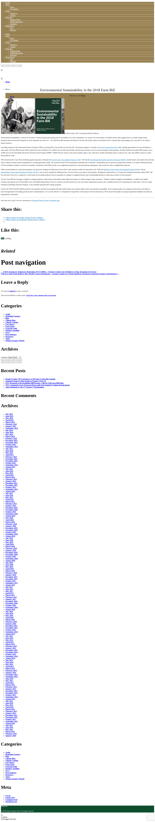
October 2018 (10, 556)
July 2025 (9, 414)
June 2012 (9, 703)
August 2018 (10, 561)
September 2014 (11, 656)
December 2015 (11, 626)
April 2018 (9, 569)
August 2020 (10, 516)
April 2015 (9, 642)
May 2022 (9, 473)
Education (9, 18)
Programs (13, 24)
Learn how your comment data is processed (41, 295)
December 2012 (11, 691)
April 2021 (9, 500)
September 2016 (11, 607)
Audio (7, 314)
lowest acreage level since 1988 (111, 147)
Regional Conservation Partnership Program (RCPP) (122, 169)
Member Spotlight (12, 330)
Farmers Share (15, 20)
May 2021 (9, 497)
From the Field (11, 328)
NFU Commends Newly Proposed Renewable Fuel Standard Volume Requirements (37, 385)
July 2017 (9, 587)
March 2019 (10, 546)
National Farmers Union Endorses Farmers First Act (25, 381)
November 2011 (11, 717)
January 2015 (10, 648)
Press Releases (10, 335)
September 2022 (11, 465)
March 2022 (10, 477)
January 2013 (10, 689)
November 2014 (11, 652)
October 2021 (10, 487)
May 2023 (9, 453)
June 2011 (9, 727)
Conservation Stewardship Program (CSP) (66, 160)
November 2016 (11, 603)
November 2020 (11, 510)
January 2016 (10, 624)
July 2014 (9, 660)
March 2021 (10, 502)
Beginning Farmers (12, 316)
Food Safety (10, 326)
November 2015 (11, 628)
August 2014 (10, 658)
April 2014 (9, 666)
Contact (13, 15)
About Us (13, 13)
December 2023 (11, 440)
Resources (9, 337)
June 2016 (9, 613)
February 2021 (11, 504)
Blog (83, 96)
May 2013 (9, 681)
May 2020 (9, 518)
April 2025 (9, 420)
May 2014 (9, 664)
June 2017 (9, 589)
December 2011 (11, 715)
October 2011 (10, 719)
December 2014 (11, 650)
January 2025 (10, 426)
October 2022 (10, 463)
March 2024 (10, 436)
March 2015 (10, 644)
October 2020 (10, 512)
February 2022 (11, 479)
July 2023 (9, 449)
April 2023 (9, 455)
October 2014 (10, 654)
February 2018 (11, 573)
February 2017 (11, 597)
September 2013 (11, 677)
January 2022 (10, 481)
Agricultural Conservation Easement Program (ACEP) (19, 172)
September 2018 (11, 559)
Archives (4, 357)
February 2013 (11, 687)
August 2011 (10, 723)
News (7, 5)
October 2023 (10, 445)
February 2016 (11, 622)
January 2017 (10, 599)
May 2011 (9, 730)
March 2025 (10, 422)
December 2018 (11, 552)
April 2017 (9, 593)
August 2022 (10, 467)
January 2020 (10, 526)
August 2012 (10, 699)
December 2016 (11, 601)
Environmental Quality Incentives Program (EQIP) (107, 160)
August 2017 (10, 585)
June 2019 (9, 540)
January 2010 (10, 736)
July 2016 (9, 611)
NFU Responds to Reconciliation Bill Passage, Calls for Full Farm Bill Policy (34, 383)
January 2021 (10, 506)
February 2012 (11, 711)
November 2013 (11, 675)
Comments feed (11, 800)
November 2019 (11, 530)
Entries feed (10, 798)
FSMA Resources (16, 22)
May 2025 (9, 418)
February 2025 (11, 424)
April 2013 (9, 683)
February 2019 (11, 548)
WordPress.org (11, 802)
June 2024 (9, 432)
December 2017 (11, 577)
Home (7, 3)
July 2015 (9, 636)
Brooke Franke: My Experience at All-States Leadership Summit (30, 379)
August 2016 (10, 609)
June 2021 (9, 495)
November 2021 (11, 485)
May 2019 (9, 542)
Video (7, 339)
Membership (9, 26)
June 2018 (9, 565)
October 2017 (10, 581)
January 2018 (10, 575)
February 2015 (11, 646)
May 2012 (9, 705)
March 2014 (10, 668)
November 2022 (11, 461)
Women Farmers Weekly (15, 341)
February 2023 (11, 457)
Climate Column (11, 322)
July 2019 (9, 538)
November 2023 (11, 443)
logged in (12, 291)
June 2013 (9, 679)
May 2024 (9, 434)
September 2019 (11, 534)
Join (11, 28)
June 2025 (9, 416)
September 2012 (11, 697)
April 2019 (9, 544)
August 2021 (10, 491)
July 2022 (9, 469)
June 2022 (9, 471)
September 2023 (11, 447)
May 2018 (9, 567)
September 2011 (11, 721)
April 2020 (9, 520)
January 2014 (10, 673)
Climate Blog (10, 320)
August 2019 (10, 536)
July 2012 (9, 701)
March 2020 (10, 522)
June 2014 (9, 662)
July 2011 (9, 725)
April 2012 (9, 707)
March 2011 (10, 732)
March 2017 (10, 595)
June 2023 (9, 451)
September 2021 (11, 489)
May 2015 (9, 640)
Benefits (13, 30)
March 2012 (10, 709)
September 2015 (11, 632)
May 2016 (9, 616)
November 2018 (11, 554)
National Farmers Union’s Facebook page (46, 200)
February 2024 (11, 438)
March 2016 (10, 620)
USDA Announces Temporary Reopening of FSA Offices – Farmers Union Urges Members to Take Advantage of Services (48, 272)
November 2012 (11, 693)
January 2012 (10, 713)
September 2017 (11, 583)
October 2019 (10, 532)
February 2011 (11, 734)
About (7, 11)
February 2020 (11, 524)
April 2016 (9, 618)
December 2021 (11, 483)
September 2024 (11, 428)
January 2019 (10, 550)
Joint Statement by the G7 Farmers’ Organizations (24, 387)
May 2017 (9, 591)
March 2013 (10, 685)
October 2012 (10, 695)
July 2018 (9, 563)
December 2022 (11, 459)
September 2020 (11, 514)
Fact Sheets (14, 9)
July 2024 (9, 430)
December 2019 (11, 528)
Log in (7, 796)
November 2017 (11, 579)
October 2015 (10, 630)
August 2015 (10, 634)
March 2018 (10, 571)
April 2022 (9, 475)
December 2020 (11, 508)
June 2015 (9, 638)
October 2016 (10, 605)
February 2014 (11, 670)
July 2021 (9, 493)
